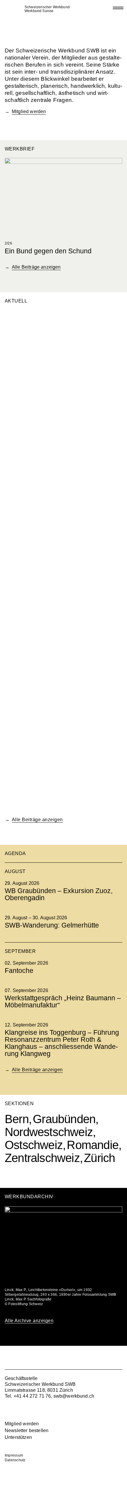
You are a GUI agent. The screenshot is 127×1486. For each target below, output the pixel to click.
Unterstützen (18, 1437)
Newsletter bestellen (26, 1430)
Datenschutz (15, 1460)
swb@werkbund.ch (73, 1396)
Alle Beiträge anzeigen (36, 267)
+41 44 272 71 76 (32, 1396)
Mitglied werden (29, 111)
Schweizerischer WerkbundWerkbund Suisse (47, 9)
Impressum (14, 1455)
